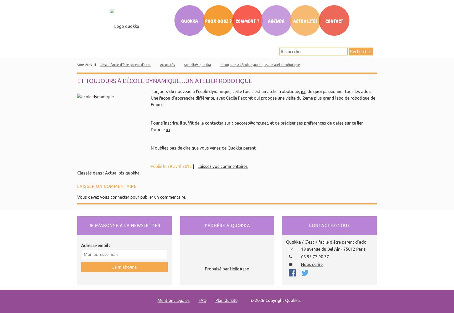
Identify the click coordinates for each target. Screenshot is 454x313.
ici (303, 91)
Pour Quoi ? (218, 21)
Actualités (305, 21)
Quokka (189, 21)
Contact (334, 21)
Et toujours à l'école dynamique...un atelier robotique (260, 64)
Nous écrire (312, 264)
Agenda (276, 21)
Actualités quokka (197, 64)
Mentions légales (174, 300)
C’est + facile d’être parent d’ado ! (125, 64)
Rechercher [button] (360, 51)
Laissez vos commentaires (223, 166)
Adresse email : (95, 245)
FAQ (203, 300)
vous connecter (114, 197)
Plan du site (226, 300)
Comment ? (248, 21)
